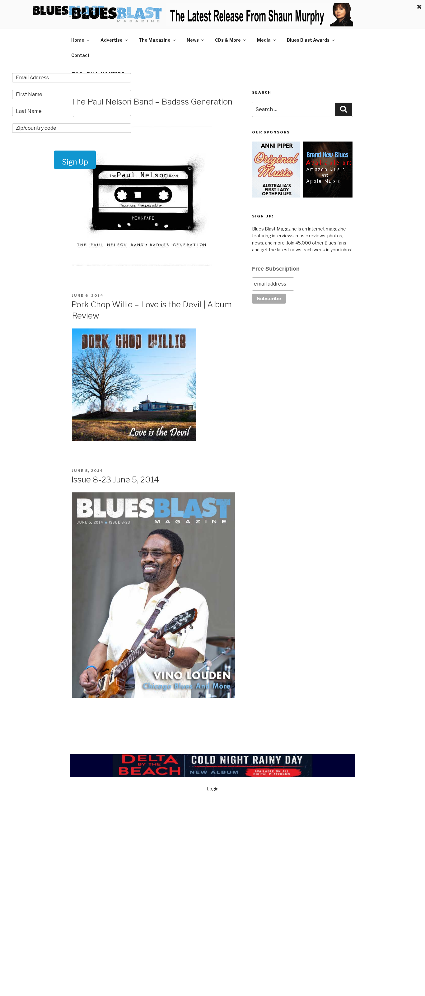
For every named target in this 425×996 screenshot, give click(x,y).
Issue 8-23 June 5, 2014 (115, 479)
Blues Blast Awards (308, 40)
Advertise (111, 40)
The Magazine (154, 40)
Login (212, 788)
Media (264, 40)
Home (77, 40)
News (193, 40)
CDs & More (228, 40)
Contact (80, 55)
